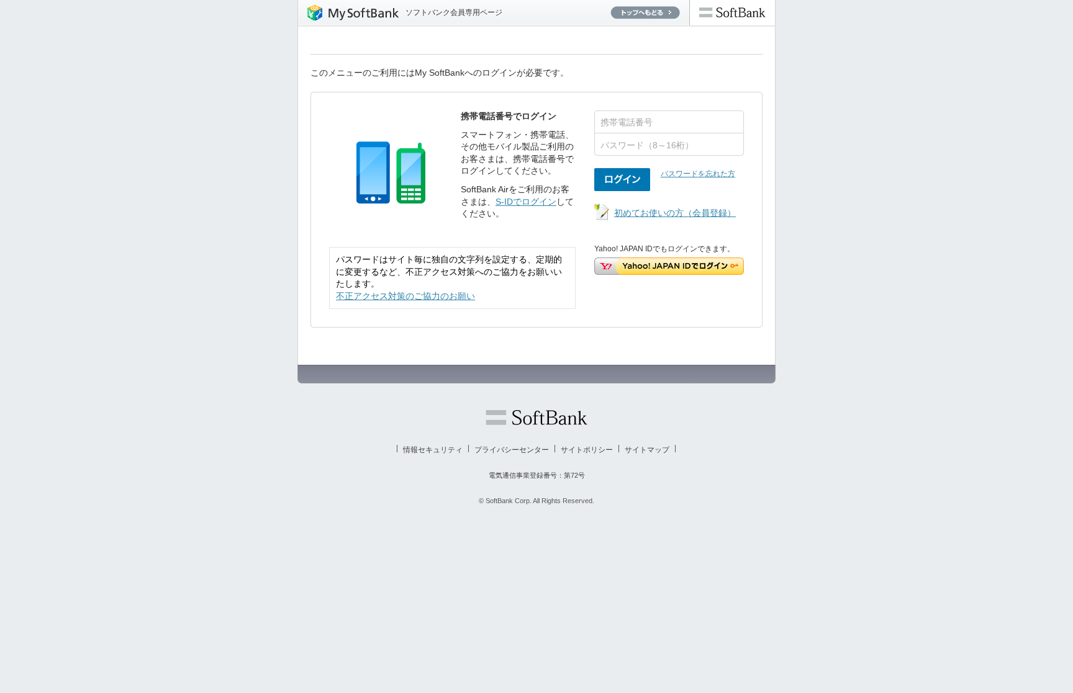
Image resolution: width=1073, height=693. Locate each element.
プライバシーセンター (511, 449)
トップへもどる (645, 12)
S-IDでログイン (526, 202)
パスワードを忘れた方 (698, 173)
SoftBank (732, 12)
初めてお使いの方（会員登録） (675, 213)
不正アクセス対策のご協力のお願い (405, 296)
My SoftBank (348, 12)
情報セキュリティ (433, 449)
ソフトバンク (536, 417)
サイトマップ (647, 449)
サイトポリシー (587, 449)
